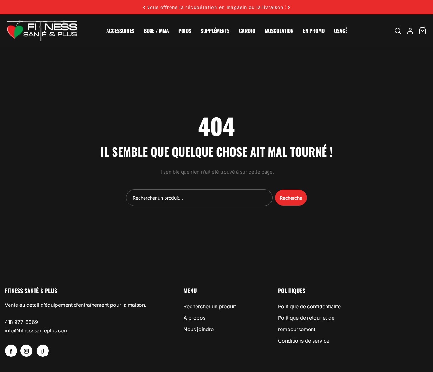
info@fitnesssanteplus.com (36, 330)
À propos (194, 318)
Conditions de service (303, 340)
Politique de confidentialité (309, 306)
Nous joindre (199, 329)
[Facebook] (11, 350)
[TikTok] (42, 350)
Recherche (291, 198)
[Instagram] (26, 350)
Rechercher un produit (210, 306)
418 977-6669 (21, 322)
